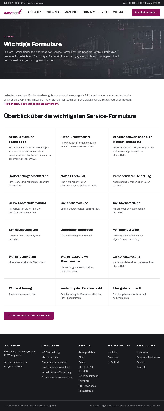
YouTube (112, 352)
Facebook (113, 357)
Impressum (142, 352)
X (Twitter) (113, 362)
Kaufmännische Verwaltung (56, 367)
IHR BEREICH (89, 12)
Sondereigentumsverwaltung (57, 377)
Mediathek (53, 12)
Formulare (84, 381)
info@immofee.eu (35, 3)
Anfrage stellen (87, 352)
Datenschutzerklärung (148, 357)
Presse (140, 362)
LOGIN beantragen (88, 376)
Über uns (118, 12)
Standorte (70, 12)
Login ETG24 (153, 3)
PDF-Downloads (87, 386)
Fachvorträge (86, 391)
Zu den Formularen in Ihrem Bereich (29, 315)
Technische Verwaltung (54, 362)
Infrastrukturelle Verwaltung (56, 372)
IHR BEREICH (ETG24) (86, 369)
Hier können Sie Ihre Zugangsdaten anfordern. (31, 103)
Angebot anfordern (146, 12)
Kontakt (141, 367)
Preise (82, 362)
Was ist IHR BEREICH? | (135, 3)
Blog (104, 12)
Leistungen (34, 12)
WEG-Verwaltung (51, 352)
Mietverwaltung (50, 357)
